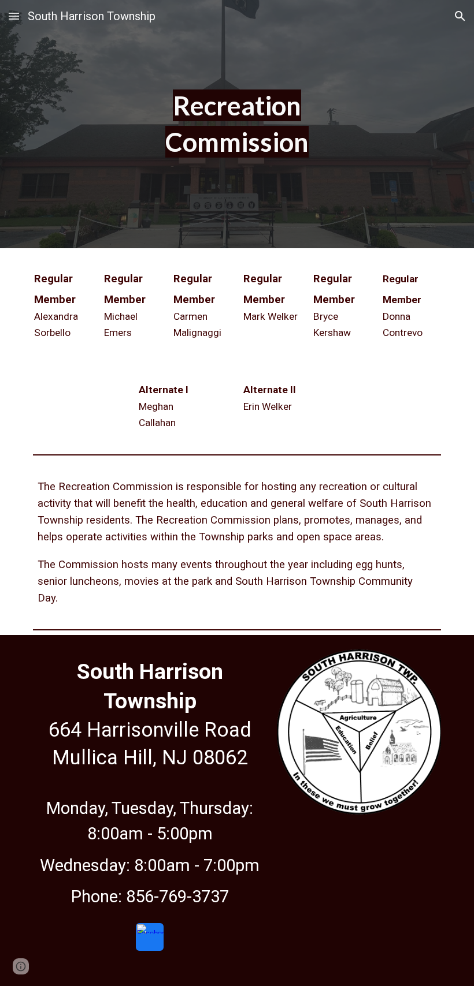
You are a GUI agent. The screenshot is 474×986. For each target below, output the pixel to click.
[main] (237, 124)
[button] (14, 16)
